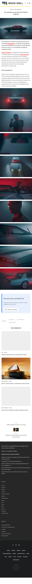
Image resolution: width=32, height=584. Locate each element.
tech (3, 506)
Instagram (9, 451)
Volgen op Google (12, 309)
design (3, 489)
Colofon (4, 529)
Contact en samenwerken (8, 527)
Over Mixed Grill (6, 525)
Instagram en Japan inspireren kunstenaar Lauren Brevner (16, 435)
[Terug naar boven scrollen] (16, 567)
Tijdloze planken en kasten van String (16, 423)
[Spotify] (19, 545)
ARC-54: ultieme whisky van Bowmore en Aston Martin (16, 383)
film (2, 352)
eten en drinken (5, 381)
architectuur (5, 498)
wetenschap (5, 513)
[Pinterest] (16, 545)
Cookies (4, 531)
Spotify (15, 451)
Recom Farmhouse (6, 52)
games (3, 496)
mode (3, 500)
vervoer (12, 9)
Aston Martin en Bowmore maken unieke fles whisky (15, 410)
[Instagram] (12, 545)
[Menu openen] (30, 3)
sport (3, 504)
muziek (3, 487)
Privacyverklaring (6, 533)
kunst (3, 485)
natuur (3, 509)
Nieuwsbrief (5, 535)
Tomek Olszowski (24, 54)
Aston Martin (10, 43)
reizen (3, 491)
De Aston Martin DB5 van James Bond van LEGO (14, 354)
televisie (4, 511)
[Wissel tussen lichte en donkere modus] (25, 3)
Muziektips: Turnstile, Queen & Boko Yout (12, 461)
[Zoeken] (28, 3)
